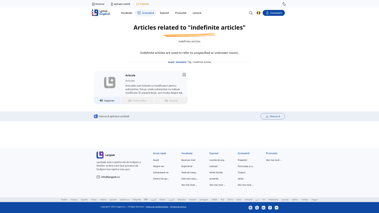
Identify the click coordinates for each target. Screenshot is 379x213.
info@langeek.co (110, 177)
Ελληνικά (248, 199)
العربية (153, 199)
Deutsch (192, 199)
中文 (222, 199)
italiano (103, 199)
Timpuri (242, 172)
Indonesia (182, 199)
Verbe (241, 178)
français (74, 199)
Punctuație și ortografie (246, 166)
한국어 (230, 199)
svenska (285, 199)
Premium (144, 4)
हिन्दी (145, 199)
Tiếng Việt (137, 199)
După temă (186, 166)
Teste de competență (189, 172)
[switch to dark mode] (284, 4)
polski (239, 199)
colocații (213, 166)
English (64, 199)
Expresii (213, 153)
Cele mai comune (189, 178)
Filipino (162, 199)
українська (124, 199)
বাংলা (263, 199)
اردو (257, 199)
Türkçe (94, 199)
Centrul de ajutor (161, 178)
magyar (314, 199)
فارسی (171, 199)
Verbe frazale (216, 172)
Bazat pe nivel (188, 160)
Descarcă (275, 116)
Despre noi (158, 166)
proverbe (214, 178)
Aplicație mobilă (122, 4)
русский (113, 199)
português (204, 199)
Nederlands (273, 199)
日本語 (214, 199)
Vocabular (187, 153)
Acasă (171, 62)
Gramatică (181, 62)
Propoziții (242, 160)
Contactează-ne (160, 172)
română (304, 199)
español (84, 199)
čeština (295, 199)
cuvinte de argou (217, 160)
